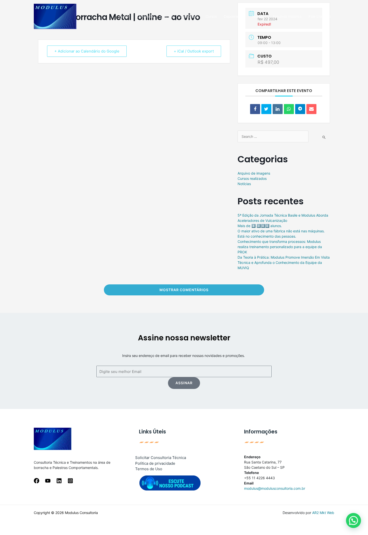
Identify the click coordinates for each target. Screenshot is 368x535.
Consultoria (189, 16)
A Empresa (144, 16)
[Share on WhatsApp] (289, 109)
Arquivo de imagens (254, 173)
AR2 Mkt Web (323, 512)
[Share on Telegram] (300, 109)
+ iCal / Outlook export (194, 51)
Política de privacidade (155, 463)
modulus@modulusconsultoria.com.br (274, 488)
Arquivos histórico (287, 16)
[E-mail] (311, 109)
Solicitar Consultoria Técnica (160, 457)
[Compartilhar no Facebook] (255, 109)
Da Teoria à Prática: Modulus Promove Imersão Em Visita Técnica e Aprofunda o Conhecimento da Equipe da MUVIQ (284, 262)
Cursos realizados (252, 178)
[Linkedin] (278, 109)
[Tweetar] (266, 109)
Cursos (211, 16)
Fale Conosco (320, 16)
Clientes (166, 16)
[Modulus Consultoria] (55, 16)
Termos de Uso (148, 468)
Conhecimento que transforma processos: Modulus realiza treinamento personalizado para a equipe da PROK (280, 246)
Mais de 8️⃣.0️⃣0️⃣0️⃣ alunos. (260, 226)
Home (124, 16)
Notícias (259, 16)
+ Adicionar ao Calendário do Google (86, 51)
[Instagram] (70, 480)
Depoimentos (234, 16)
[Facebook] (36, 480)
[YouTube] (48, 480)
